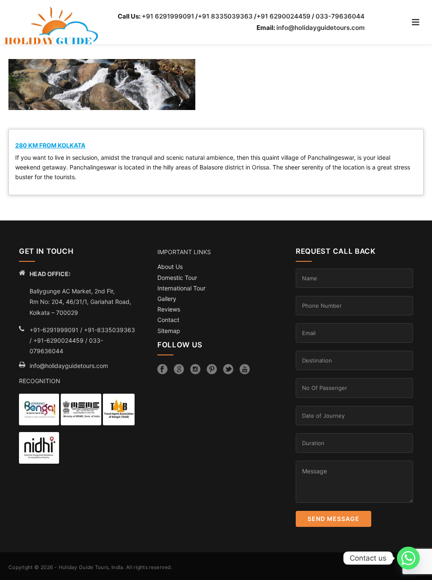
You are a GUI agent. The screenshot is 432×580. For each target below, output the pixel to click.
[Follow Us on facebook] (162, 369)
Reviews (168, 309)
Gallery (166, 298)
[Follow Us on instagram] (195, 369)
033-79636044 (340, 16)
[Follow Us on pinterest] (212, 369)
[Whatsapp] (408, 558)
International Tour (181, 288)
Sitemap (168, 330)
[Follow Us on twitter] (228, 369)
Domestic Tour (177, 277)
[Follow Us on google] (179, 369)
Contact (168, 319)
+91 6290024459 (283, 16)
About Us (170, 266)
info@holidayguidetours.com (320, 28)
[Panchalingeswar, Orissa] (101, 84)
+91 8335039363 (225, 16)
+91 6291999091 (168, 16)
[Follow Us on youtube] (245, 369)
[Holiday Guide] (47, 25)
